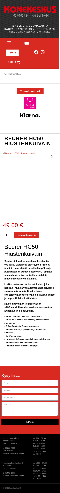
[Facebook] (36, 52)
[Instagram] (43, 52)
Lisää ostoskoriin (26, 235)
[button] (9, 43)
